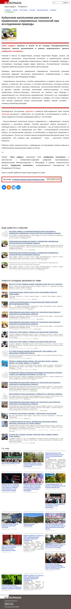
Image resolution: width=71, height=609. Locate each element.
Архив (15, 10)
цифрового (29, 111)
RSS (17, 607)
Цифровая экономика (12, 51)
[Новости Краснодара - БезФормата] (11, 2)
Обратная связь (9, 603)
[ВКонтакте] (4, 187)
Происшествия (42, 10)
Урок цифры (9, 46)
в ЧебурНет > (10, 12)
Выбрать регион (9, 604)
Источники (23, 10)
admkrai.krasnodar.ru (10, 40)
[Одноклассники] (9, 187)
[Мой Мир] (18, 187)
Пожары (53, 10)
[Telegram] (13, 187)
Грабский (5, 114)
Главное (8, 10)
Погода (32, 10)
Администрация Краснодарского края (28, 179)
